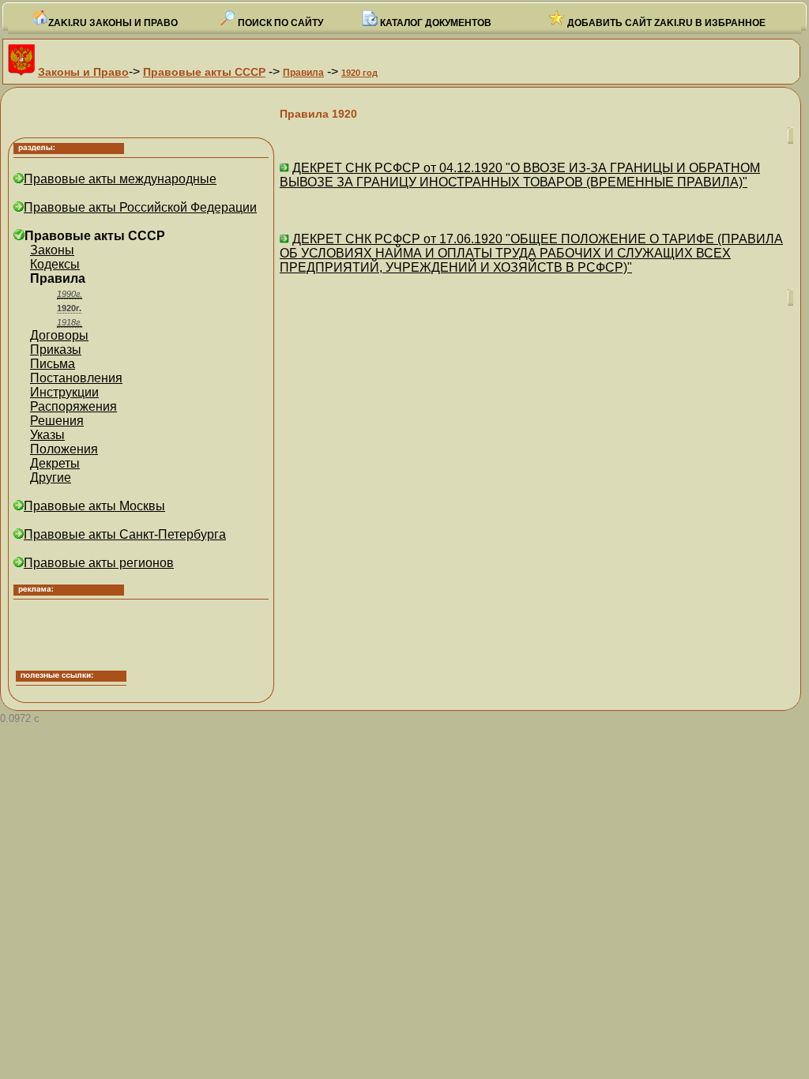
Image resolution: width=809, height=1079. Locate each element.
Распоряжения (73, 406)
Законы (52, 250)
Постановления (76, 378)
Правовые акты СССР (204, 72)
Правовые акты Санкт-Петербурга (125, 534)
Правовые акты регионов (99, 563)
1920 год (359, 72)
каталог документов (434, 22)
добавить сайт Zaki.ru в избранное (665, 22)
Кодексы (55, 264)
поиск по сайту (279, 22)
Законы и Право (83, 72)
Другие (50, 477)
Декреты (55, 463)
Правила (303, 72)
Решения (57, 420)
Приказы (55, 349)
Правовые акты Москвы (94, 506)
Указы (47, 435)
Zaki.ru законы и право (113, 22)
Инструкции (64, 392)
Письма (52, 363)
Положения (64, 449)
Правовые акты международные (120, 179)
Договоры (59, 335)
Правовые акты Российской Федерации (140, 207)
